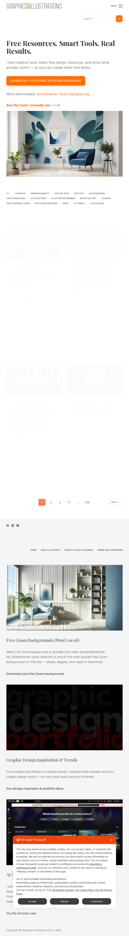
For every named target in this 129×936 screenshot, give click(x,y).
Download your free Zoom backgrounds (35, 673)
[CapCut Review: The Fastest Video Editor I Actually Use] (95, 380)
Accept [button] (32, 901)
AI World (20, 193)
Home (34, 550)
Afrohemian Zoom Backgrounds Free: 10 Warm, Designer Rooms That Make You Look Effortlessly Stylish (33, 414)
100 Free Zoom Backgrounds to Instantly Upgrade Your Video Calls (33, 276)
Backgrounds (97, 193)
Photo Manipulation (18, 203)
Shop (66, 203)
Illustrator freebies (63, 198)
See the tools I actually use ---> (33, 105)
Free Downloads (15, 198)
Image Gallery (88, 198)
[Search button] (119, 18)
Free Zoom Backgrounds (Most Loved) (42, 640)
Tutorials (79, 203)
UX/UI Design (97, 203)
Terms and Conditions (110, 550)
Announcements (39, 193)
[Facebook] (7, 525)
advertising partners (63, 890)
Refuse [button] (64, 901)
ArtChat (79, 193)
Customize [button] (96, 901)
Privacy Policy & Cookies (79, 550)
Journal (106, 198)
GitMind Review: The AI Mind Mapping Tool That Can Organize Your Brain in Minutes (94, 276)
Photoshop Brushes (46, 203)
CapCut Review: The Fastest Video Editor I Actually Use (92, 409)
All (8, 193)
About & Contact (50, 550)
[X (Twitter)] (12, 525)
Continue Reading (22, 353)
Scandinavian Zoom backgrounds (63, 94)
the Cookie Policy (84, 890)
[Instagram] (17, 525)
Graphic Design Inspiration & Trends (41, 760)
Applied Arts (61, 193)
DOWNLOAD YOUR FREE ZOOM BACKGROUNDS (45, 80)
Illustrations (38, 198)
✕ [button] (111, 840)
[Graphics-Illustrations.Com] (34, 6)
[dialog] (64, 872)
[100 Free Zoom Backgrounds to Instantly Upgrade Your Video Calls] (34, 244)
